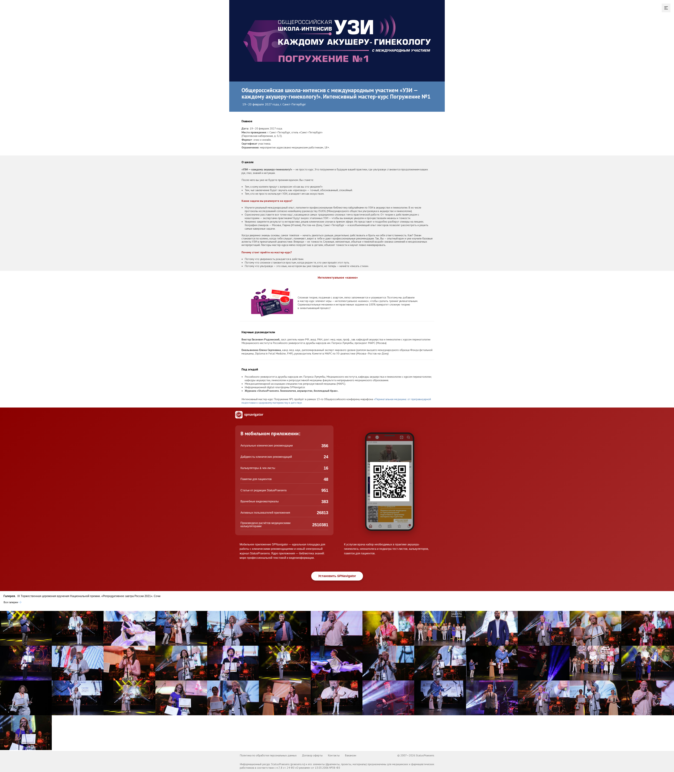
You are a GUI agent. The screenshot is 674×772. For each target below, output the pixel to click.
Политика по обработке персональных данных (268, 755)
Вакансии (350, 755)
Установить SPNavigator (337, 576)
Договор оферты (312, 755)
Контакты (334, 755)
